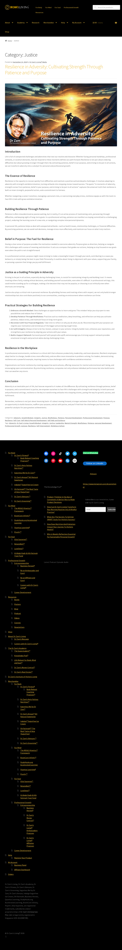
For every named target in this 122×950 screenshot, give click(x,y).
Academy (21, 22)
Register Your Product (23, 858)
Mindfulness (52, 418)
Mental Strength (71, 423)
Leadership (60, 423)
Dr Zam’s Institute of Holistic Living (22, 676)
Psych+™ (17, 532)
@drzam (93, 474)
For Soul (58, 7)
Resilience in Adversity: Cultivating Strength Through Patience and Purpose (54, 69)
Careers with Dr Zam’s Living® (26, 644)
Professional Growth (71, 7)
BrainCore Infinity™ (22, 515)
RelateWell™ (19, 544)
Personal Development (73, 418)
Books (16, 599)
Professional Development (93, 418)
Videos (17, 618)
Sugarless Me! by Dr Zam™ (24, 473)
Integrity (37, 418)
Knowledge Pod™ (21, 655)
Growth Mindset (27, 418)
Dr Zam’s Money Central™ (24, 667)
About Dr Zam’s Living (17, 636)
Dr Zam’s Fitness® (21, 455)
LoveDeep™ (18, 548)
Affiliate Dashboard (22, 869)
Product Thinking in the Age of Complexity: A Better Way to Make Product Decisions (61, 499)
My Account (76, 22)
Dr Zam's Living (22, 423)
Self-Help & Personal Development (34, 420)
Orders (11, 874)
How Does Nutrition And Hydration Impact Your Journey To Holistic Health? (61, 527)
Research (35, 22)
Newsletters (19, 627)
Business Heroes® (27, 566)
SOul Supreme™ (20, 539)
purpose (24, 426)
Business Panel (20, 865)
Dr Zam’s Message (21, 639)
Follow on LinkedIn (94, 463)
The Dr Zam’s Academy (17, 648)
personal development (103, 423)
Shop (7, 32)
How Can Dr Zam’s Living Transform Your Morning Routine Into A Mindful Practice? (62, 509)
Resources (39, 12)
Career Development (22, 592)
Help (63, 22)
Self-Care (16, 420)
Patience (61, 418)
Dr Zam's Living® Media (38, 62)
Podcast (17, 613)
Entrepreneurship (21, 563)
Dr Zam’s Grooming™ (22, 501)
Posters (17, 604)
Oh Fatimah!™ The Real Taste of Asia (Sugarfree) (27, 731)
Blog (16, 609)
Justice (44, 418)
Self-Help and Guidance (56, 420)
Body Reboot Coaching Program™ (32, 692)
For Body (39, 7)
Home (10, 41)
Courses (17, 622)
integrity (45, 423)
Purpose (106, 418)
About (7, 22)
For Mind (48, 7)
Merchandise (48, 22)
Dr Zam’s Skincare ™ (22, 496)
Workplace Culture (57, 426)
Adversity (17, 418)
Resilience (9, 420)
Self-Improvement (43, 426)
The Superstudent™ (22, 651)
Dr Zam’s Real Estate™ (23, 672)
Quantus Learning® (22, 527)
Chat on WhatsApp (90, 453)
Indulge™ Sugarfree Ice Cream (26, 484)
